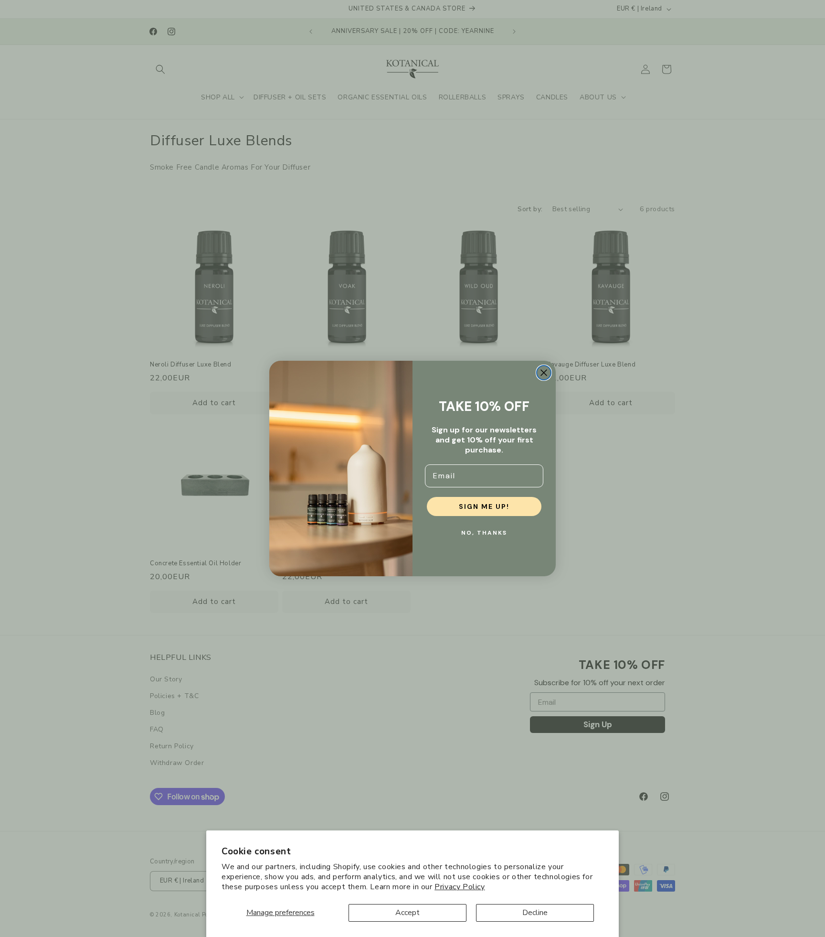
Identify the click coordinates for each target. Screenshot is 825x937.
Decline (535, 912)
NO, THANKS (484, 533)
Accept (407, 912)
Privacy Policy (459, 887)
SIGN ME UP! (484, 506)
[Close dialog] (544, 373)
